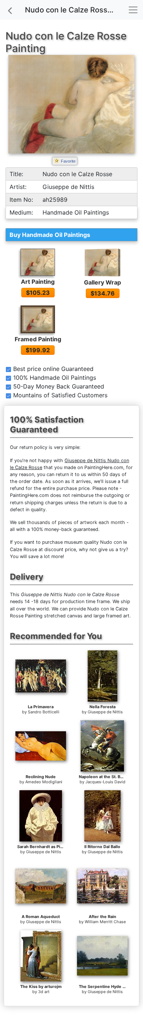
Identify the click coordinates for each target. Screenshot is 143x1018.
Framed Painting (38, 339)
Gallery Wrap (102, 282)
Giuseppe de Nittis (105, 711)
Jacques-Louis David (105, 781)
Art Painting (38, 281)
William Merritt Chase (105, 921)
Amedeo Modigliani (43, 781)
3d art (44, 991)
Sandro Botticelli (43, 711)
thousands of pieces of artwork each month (76, 522)
